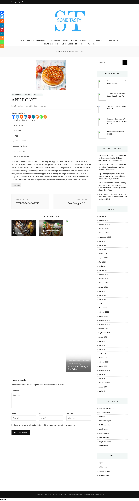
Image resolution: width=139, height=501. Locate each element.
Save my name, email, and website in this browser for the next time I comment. (45, 425)
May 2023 (102, 262)
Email (41, 413)
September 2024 (105, 237)
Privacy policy (15, 2)
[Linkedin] (25, 117)
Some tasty (48, 494)
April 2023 (102, 266)
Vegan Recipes (54, 40)
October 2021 (103, 329)
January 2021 (103, 366)
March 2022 (103, 308)
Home (22, 40)
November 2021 (104, 324)
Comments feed (104, 471)
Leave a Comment (40, 106)
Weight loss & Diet (69, 44)
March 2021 (103, 358)
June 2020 (102, 374)
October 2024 (104, 233)
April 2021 (102, 354)
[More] (45, 117)
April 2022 (102, 304)
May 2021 (102, 349)
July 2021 (102, 341)
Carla (14, 106)
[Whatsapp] (41, 117)
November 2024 (104, 229)
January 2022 (103, 316)
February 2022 (104, 312)
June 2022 (102, 295)
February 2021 (103, 362)
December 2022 (104, 274)
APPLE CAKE (16, 185)
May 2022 (102, 299)
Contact (24, 2)
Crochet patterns (87, 44)
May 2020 (102, 379)
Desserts (99, 40)
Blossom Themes (83, 494)
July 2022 (102, 291)
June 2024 (102, 245)
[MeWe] (33, 117)
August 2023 (103, 258)
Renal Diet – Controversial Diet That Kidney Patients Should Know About (112, 187)
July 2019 (102, 391)
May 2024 (102, 249)
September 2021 (104, 333)
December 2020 (104, 370)
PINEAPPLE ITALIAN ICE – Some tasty (112, 156)
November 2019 (104, 383)
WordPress (100, 494)
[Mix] (37, 117)
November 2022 (104, 279)
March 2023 (103, 270)
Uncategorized (104, 433)
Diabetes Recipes (70, 40)
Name (14, 413)
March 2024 (103, 254)
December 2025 (104, 220)
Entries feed (103, 467)
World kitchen (86, 40)
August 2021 (103, 337)
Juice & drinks (112, 40)
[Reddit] (21, 117)
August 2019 (103, 387)
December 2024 (104, 225)
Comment (15, 391)
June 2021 (102, 345)
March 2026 (103, 216)
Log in (101, 463)
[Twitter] (17, 117)
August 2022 (103, 287)
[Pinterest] (29, 117)
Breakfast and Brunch (36, 40)
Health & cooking (51, 44)
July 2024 (102, 241)
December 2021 (104, 320)
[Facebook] (13, 117)
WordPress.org (104, 475)
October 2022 (104, 283)
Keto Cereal (17, 233)
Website (69, 413)
